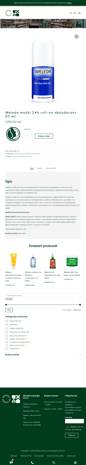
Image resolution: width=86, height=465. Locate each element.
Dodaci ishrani (17, 339)
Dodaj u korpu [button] (13, 268)
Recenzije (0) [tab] (51, 168)
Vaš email (68, 417)
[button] (76, 36)
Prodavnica (16, 22)
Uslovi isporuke (71, 456)
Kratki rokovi (16, 321)
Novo (13, 325)
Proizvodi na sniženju (19, 332)
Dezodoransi (19, 154)
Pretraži (9, 299)
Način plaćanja (39, 456)
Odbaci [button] (69, 3)
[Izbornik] (79, 13)
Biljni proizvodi (17, 336)
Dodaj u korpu (44, 136)
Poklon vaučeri (16, 328)
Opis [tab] (32, 168)
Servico (62, 451)
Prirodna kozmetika (32, 154)
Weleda (27, 129)
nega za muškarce (19, 156)
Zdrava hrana (17, 345)
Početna (8, 22)
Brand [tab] (39, 168)
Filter (9, 310)
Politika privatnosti (25, 456)
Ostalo (14, 349)
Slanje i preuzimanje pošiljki (55, 456)
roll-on (29, 156)
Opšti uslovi (13, 456)
